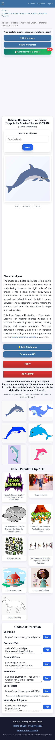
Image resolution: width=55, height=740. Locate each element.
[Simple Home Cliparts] (14, 577)
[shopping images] (41, 482)
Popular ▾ (41, 4)
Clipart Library (20, 721)
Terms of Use (19, 725)
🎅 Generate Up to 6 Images (33, 51)
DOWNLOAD (27, 373)
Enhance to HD (27, 354)
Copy (47, 637)
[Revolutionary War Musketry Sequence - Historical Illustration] (41, 546)
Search (27, 147)
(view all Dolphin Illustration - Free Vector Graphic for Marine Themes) (27, 395)
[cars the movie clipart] (41, 577)
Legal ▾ (49, 4)
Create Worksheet (27, 44)
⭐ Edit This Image (27, 347)
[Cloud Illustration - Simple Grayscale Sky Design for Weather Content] (14, 514)
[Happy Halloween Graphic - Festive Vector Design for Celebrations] (14, 482)
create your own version (24, 336)
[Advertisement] (27, 86)
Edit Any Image (27, 38)
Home (4, 10)
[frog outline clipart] (14, 546)
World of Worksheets (27, 730)
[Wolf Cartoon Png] (14, 605)
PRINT (27, 364)
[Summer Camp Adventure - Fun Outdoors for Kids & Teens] (41, 514)
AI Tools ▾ (31, 4)
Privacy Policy (35, 725)
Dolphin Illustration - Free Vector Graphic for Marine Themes (24, 14)
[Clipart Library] (3, 3)
